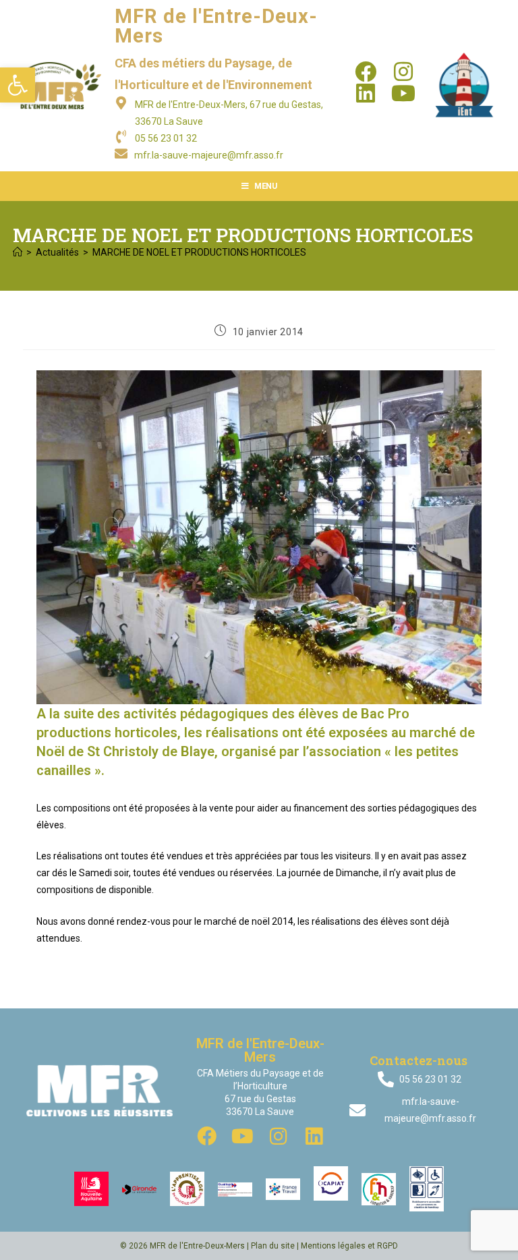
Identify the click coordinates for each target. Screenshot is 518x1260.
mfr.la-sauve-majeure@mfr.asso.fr (208, 155)
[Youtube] (403, 93)
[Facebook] (365, 71)
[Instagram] (403, 71)
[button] (17, 85)
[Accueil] (17, 252)
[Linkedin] (365, 93)
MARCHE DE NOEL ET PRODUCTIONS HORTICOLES (199, 252)
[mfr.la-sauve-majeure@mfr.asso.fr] (121, 153)
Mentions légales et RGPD (349, 1246)
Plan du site (273, 1246)
